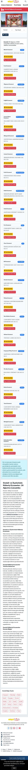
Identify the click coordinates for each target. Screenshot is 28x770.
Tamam (14, 768)
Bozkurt (17, 698)
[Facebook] (8, 728)
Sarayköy (5, 711)
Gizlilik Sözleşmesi (17, 751)
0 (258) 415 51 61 (10, 381)
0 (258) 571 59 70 (10, 310)
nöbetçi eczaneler (12, 514)
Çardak (20, 701)
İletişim (10, 749)
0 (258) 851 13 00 (10, 415)
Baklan (19, 695)
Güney (9, 704)
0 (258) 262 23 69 (10, 166)
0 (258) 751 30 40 (10, 255)
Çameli (14, 701)
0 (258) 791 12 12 (10, 344)
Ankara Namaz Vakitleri (9, 736)
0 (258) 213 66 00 (10, 94)
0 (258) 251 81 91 (10, 453)
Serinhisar (12, 711)
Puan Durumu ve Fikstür (9, 739)
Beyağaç (10, 698)
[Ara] (25, 2)
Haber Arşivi (6, 745)
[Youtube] (19, 728)
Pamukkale (15, 707)
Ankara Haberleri (6, 5)
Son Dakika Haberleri (8, 743)
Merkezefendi (6, 707)
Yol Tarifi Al (9, 56)
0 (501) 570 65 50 (10, 78)
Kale (20, 704)
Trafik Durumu (6, 738)
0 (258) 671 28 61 (10, 237)
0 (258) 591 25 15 (10, 292)
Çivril (4, 704)
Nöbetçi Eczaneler (8, 732)
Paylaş (6, 34)
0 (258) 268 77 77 (11, 202)
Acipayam (5, 695)
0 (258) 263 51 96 (10, 273)
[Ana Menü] (1, 1)
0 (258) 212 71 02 (10, 110)
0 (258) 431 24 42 (10, 434)
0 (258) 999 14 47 (10, 129)
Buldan (5, 701)
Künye (4, 749)
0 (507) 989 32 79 (10, 60)
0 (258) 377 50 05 (10, 148)
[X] (11, 728)
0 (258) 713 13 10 (10, 219)
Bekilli (4, 698)
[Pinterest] (14, 728)
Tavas (18, 711)
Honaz (15, 704)
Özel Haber (17, 5)
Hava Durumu (6, 734)
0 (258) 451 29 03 (10, 397)
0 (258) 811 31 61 (10, 328)
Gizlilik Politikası (6, 751)
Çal (10, 701)
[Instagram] (17, 728)
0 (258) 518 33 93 (10, 363)
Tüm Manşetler (7, 741)
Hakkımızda (17, 749)
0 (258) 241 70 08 (10, 184)
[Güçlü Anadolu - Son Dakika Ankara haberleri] (13, 1)
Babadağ (12, 695)
